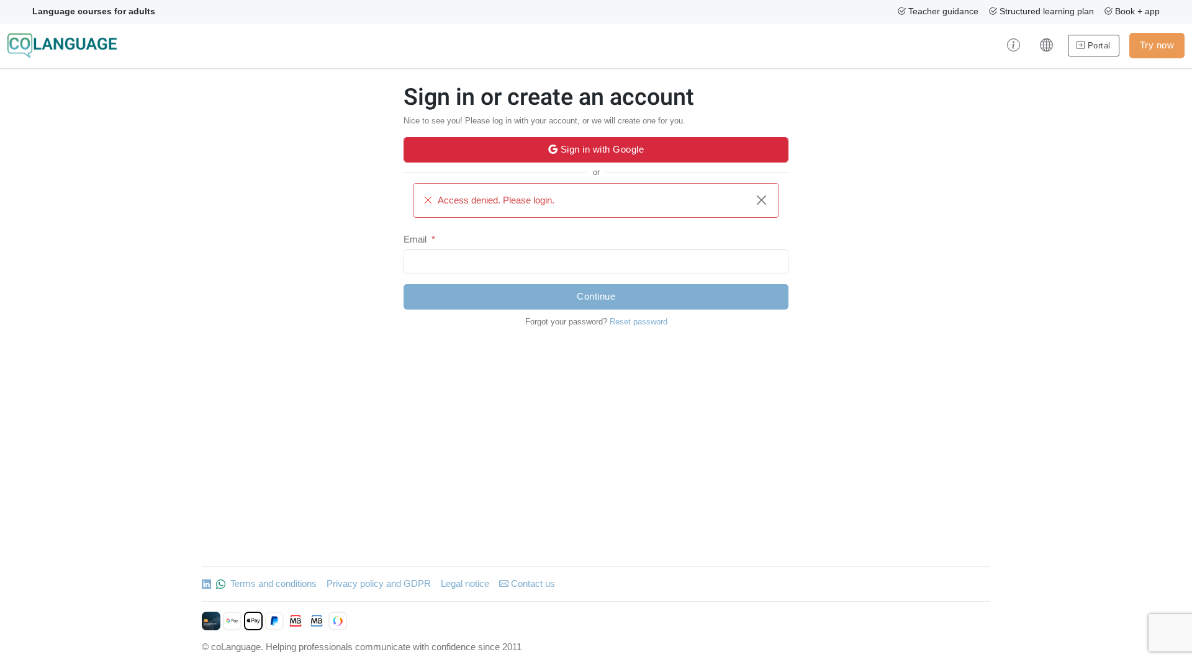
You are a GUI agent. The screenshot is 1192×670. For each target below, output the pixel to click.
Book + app (1136, 11)
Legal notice (465, 583)
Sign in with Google (601, 149)
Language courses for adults (93, 11)
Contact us (531, 583)
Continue (596, 296)
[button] (1013, 46)
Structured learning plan (1045, 11)
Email (415, 239)
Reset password (638, 321)
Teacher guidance (942, 11)
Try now (1157, 45)
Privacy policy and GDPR (379, 583)
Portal (1098, 45)
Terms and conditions (273, 583)
